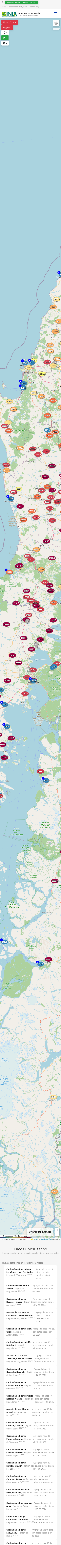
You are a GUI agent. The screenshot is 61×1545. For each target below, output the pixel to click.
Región (6, 27)
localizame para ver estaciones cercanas (21, 2)
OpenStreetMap (45, 1239)
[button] (55, 299)
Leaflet (35, 1239)
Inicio (4, 6)
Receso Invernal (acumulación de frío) (24, 6)
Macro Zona (9, 22)
